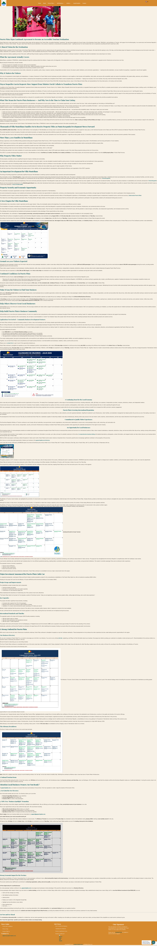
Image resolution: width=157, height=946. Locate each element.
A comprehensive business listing (86, 434)
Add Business (60, 3)
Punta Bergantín (106, 178)
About (44, 3)
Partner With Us (6, 931)
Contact (84, 3)
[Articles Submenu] (70, 3)
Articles (68, 3)
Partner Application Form (61, 931)
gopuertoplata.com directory (43, 440)
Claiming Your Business (60, 928)
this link (60, 638)
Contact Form (118, 932)
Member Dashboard (59, 933)
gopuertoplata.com (78, 944)
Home (39, 3)
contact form (10, 343)
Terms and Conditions (7, 926)
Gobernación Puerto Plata (135, 195)
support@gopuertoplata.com (9, 935)
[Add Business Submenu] (64, 3)
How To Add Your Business (61, 926)
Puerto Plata (51, 3)
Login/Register (76, 3)
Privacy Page (5, 928)
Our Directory (14, 791)
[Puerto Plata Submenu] (54, 3)
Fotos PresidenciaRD (18, 184)
